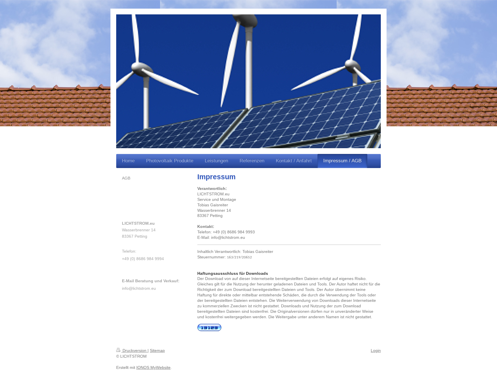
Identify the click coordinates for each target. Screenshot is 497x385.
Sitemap (157, 350)
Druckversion (134, 350)
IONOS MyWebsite (153, 367)
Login (376, 350)
